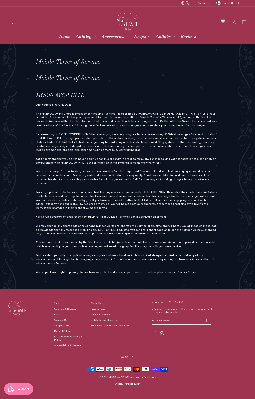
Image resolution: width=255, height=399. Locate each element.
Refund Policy (62, 330)
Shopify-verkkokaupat (127, 383)
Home (64, 36)
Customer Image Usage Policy (68, 338)
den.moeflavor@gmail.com (148, 216)
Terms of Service (100, 314)
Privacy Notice (187, 272)
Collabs (164, 36)
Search (58, 303)
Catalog (84, 36)
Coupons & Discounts (66, 308)
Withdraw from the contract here (110, 325)
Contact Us (60, 319)
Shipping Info (62, 325)
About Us (96, 303)
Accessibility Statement (68, 345)
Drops (140, 36)
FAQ (56, 314)
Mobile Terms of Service (104, 319)
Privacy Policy (98, 308)
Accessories (113, 36)
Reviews (188, 36)
